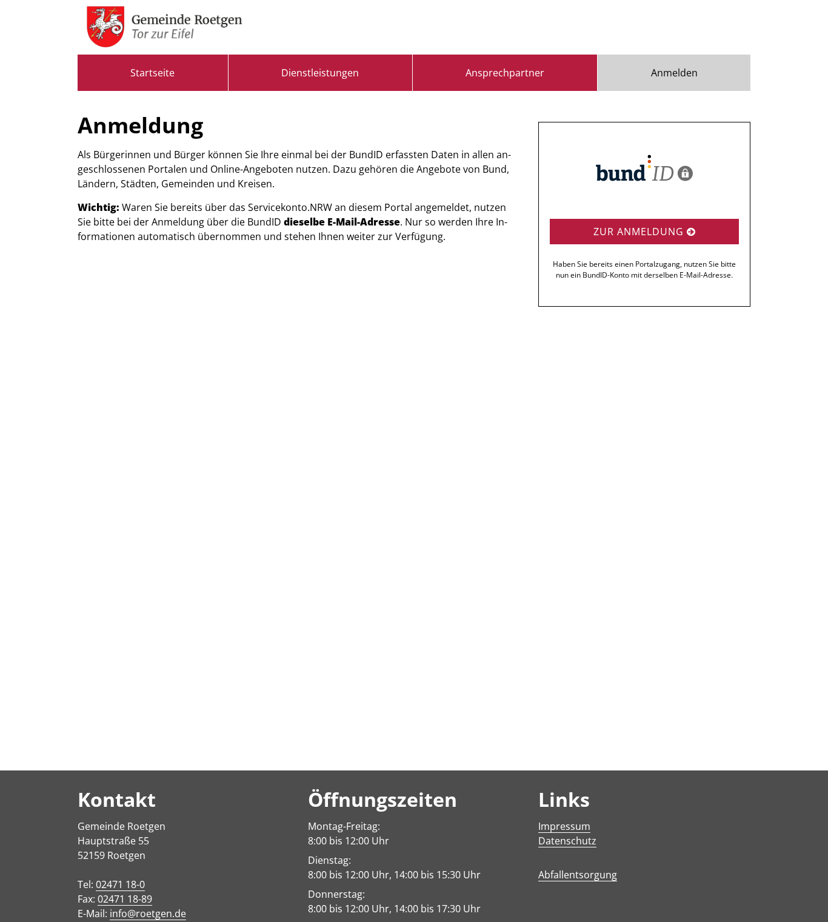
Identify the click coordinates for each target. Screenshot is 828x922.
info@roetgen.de (148, 913)
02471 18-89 (125, 899)
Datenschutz (567, 840)
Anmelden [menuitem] (674, 72)
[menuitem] (153, 73)
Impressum (564, 826)
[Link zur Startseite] (164, 27)
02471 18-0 (120, 884)
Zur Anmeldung (640, 231)
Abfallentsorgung (577, 874)
